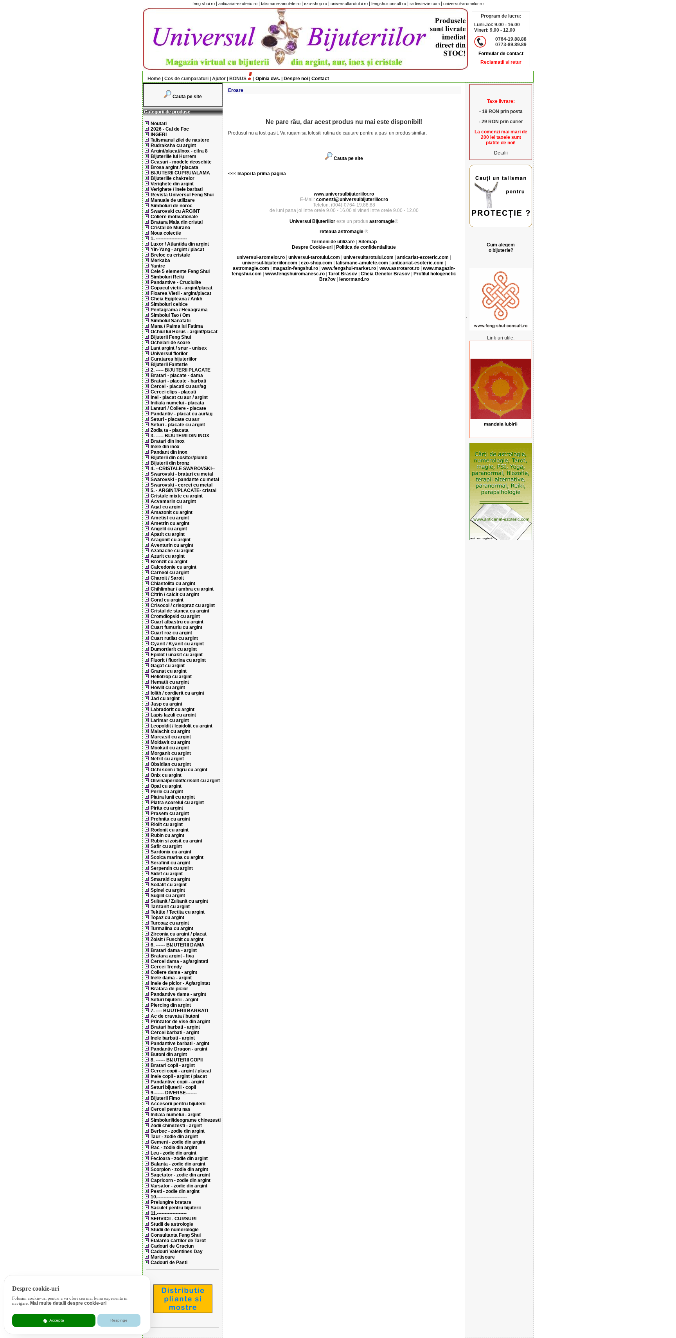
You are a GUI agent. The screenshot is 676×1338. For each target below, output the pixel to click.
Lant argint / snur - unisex (179, 348)
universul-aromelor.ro (463, 3)
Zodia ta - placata (170, 430)
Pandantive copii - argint (177, 1082)
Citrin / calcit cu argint (175, 594)
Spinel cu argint (168, 890)
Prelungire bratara (171, 1202)
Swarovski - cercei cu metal (181, 485)
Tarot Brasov (342, 274)
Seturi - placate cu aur (175, 419)
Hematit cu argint (170, 682)
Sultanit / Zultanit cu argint (179, 901)
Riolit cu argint (167, 824)
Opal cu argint (166, 786)
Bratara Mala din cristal (177, 222)
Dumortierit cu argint (174, 649)
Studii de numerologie (175, 1229)
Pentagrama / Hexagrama (179, 309)
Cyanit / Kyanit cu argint (177, 644)
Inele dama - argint (171, 978)
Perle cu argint (167, 791)
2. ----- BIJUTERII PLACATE (180, 370)
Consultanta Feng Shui (176, 1235)
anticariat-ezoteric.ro (237, 3)
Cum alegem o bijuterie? (501, 247)
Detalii (501, 153)
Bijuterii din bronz (170, 463)
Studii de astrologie (172, 1224)
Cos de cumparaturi (186, 78)
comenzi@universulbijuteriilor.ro (352, 199)
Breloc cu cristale (170, 255)
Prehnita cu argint (170, 819)
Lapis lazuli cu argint (173, 715)
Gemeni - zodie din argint (178, 1142)
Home (154, 78)
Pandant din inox (169, 452)
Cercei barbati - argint (175, 1032)
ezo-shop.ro (315, 3)
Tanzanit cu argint (170, 906)
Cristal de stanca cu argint (180, 611)
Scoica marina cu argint (177, 857)
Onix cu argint (166, 775)
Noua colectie (166, 233)
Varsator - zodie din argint (179, 1186)
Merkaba (160, 260)
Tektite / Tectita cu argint (178, 912)
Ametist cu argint (170, 518)
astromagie (382, 221)
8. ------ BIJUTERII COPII (177, 1060)
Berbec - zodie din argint (178, 1131)
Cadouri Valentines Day (177, 1251)
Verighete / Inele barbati (177, 189)
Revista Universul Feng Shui (182, 195)
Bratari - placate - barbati (178, 381)
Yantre (158, 266)
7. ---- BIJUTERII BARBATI (179, 1010)
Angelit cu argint (169, 529)
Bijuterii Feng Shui (171, 337)
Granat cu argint (169, 671)
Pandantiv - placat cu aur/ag (181, 414)
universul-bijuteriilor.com (269, 263)
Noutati (159, 123)
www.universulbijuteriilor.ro (344, 194)
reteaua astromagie (341, 231)
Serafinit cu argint (170, 863)
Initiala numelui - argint (176, 1114)
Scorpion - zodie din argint (179, 1169)
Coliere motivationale (174, 216)
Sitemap (367, 241)
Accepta (56, 1320)
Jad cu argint (165, 698)
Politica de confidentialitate (366, 247)
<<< (232, 173)
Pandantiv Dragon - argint (179, 1049)
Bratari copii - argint (173, 1065)
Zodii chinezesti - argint (176, 1125)
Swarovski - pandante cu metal (185, 479)
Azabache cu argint (172, 550)
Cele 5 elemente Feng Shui (180, 271)
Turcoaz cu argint (170, 923)
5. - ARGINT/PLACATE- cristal (183, 490)
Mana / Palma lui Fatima (177, 326)
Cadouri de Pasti (169, 1262)
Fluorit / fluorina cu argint (178, 660)
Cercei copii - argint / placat (181, 1071)
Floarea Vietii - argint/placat (181, 293)
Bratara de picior (169, 988)
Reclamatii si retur (500, 62)
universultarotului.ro (349, 3)
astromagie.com (251, 268)
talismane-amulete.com (362, 263)
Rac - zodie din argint (174, 1147)
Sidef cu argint (167, 873)
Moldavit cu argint (170, 742)
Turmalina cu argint (172, 928)
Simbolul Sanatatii (171, 320)
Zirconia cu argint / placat (179, 934)
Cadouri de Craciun (172, 1246)
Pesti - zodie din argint (175, 1191)
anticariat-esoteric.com (418, 263)
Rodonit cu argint (170, 830)
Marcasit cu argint (171, 737)
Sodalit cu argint (169, 884)
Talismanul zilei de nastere (180, 140)
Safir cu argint (166, 846)
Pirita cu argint (167, 808)
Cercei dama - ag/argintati (179, 961)
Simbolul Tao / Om (170, 315)
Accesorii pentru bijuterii (178, 1103)
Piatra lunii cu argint (173, 797)
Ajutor (219, 78)
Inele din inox (165, 446)
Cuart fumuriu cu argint (176, 627)
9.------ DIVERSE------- (174, 1093)
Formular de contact (500, 53)
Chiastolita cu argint (173, 583)
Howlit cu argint (168, 687)
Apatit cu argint (168, 534)
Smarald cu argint (170, 879)
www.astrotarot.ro (399, 268)
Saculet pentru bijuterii (176, 1207)
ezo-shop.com (316, 263)
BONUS (237, 78)
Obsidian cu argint (171, 764)
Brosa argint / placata (174, 167)
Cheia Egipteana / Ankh (176, 299)
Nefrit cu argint (167, 758)
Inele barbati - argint (173, 1038)
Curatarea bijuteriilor (174, 359)
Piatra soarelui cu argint (177, 802)
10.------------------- (169, 1197)
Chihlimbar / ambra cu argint (182, 589)
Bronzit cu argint (169, 561)
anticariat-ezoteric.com (423, 257)
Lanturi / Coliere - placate (178, 408)
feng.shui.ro (203, 3)
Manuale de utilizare (173, 200)
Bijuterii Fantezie (169, 364)
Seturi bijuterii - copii (173, 1087)
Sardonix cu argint (171, 852)
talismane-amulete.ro (280, 3)
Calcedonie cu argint (173, 567)
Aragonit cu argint (171, 539)
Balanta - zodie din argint (178, 1164)
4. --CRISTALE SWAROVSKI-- (183, 468)
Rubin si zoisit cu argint (176, 841)
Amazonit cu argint (171, 512)
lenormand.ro (354, 279)
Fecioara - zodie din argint (179, 1158)
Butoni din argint (169, 1054)
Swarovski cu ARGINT (175, 211)
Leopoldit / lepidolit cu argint (181, 726)
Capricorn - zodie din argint (180, 1180)
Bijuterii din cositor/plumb (179, 457)
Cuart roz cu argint (171, 633)
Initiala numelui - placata (177, 403)
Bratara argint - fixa (172, 956)
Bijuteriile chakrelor (172, 178)
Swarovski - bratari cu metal (182, 474)
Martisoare (163, 1257)
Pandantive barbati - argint (180, 1043)
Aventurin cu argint (172, 545)
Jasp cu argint (166, 704)
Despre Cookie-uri (312, 247)
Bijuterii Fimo (165, 1098)
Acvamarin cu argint (173, 501)
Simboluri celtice (169, 304)
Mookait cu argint (170, 748)
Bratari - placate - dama (177, 375)
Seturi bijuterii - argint (174, 999)
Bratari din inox (168, 441)
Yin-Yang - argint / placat (177, 249)
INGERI (159, 134)
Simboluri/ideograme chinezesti (186, 1120)
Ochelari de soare (170, 342)
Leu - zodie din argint (173, 1153)
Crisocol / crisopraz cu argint (183, 605)
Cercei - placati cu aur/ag (178, 386)
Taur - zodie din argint (174, 1136)
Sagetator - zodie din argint (180, 1175)
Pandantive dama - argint (178, 994)
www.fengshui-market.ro (349, 268)
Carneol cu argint (170, 572)
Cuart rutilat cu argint (174, 638)
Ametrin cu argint (170, 523)
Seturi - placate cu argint (178, 424)
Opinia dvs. (267, 78)
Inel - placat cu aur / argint (179, 397)
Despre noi (296, 78)
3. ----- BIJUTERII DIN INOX (180, 435)
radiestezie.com (425, 3)
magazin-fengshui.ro (295, 268)
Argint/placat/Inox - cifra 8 (179, 151)
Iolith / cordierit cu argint (177, 693)
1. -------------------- (169, 238)
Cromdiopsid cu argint (175, 616)
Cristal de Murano (170, 227)
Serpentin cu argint (172, 868)
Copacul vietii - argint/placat (181, 288)
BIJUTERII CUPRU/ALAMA (180, 173)
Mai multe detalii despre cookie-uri (68, 1303)
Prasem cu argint (170, 813)
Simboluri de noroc (171, 205)
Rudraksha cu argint (173, 145)
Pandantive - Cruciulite (176, 282)
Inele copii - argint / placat (179, 1076)
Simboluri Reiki (167, 277)
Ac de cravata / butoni (175, 1016)
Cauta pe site (187, 96)
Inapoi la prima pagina (261, 173)
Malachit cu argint (170, 731)
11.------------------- (169, 1213)
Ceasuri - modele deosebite (181, 162)
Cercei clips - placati (173, 392)
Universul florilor (169, 353)
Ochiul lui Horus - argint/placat (184, 331)
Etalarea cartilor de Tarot (178, 1240)
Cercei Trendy (166, 967)
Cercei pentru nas (171, 1109)
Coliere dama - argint (174, 972)
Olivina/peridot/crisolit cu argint (185, 780)
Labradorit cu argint (172, 709)
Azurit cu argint (168, 556)
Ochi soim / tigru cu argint (179, 769)
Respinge (119, 1320)
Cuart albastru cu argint (177, 622)
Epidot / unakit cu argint (177, 654)
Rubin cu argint (167, 835)
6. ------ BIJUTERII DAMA (178, 945)
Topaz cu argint (167, 917)
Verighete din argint (172, 184)
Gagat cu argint (168, 665)
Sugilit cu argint (168, 895)
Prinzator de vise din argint (180, 1021)
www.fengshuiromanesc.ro (295, 274)
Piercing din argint (171, 1005)
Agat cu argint (166, 507)
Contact (320, 78)
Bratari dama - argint (174, 950)
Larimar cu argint (170, 720)
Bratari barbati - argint (175, 1027)
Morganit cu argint (171, 753)
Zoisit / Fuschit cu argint (177, 939)
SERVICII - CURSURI (173, 1218)
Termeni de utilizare (333, 241)
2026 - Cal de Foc (170, 129)
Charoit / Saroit (167, 578)
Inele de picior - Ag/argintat (180, 983)
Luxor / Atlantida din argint (180, 244)
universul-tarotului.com (314, 257)
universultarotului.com (368, 257)
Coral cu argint (167, 600)
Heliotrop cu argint (171, 676)
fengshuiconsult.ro (388, 3)
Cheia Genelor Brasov (385, 274)
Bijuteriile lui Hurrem (173, 156)
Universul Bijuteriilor (312, 221)
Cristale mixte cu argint (177, 496)
